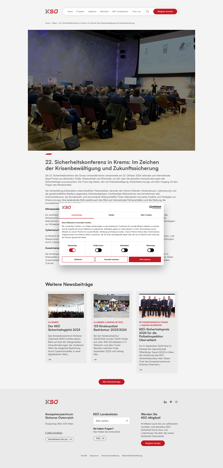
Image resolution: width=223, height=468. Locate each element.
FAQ (98, 438)
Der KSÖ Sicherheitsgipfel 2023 (64, 327)
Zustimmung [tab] (77, 215)
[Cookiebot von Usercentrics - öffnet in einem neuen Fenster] (151, 207)
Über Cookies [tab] (146, 215)
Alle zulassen (144, 259)
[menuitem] (70, 11)
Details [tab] (111, 215)
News (54, 23)
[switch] (98, 250)
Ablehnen (78, 259)
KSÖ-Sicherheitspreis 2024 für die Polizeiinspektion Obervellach (154, 334)
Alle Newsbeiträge (111, 381)
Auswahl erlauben (111, 259)
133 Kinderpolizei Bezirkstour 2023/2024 (110, 327)
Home (47, 23)
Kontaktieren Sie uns (58, 439)
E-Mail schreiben (53, 432)
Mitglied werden (165, 11)
